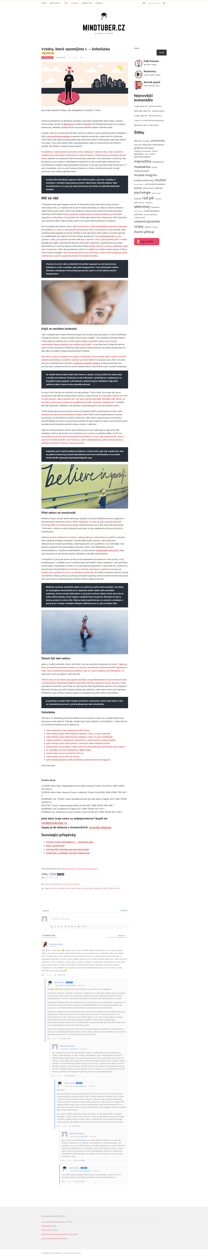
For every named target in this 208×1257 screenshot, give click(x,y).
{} (82, 926)
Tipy (66, 3)
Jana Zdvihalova (81, 1086)
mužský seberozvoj (144, 180)
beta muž (138, 145)
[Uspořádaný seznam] (65, 926)
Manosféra (45, 1226)
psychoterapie (87, 888)
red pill (148, 198)
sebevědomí (155, 207)
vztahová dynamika (147, 221)
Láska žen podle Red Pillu (51, 1238)
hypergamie (139, 154)
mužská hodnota (141, 171)
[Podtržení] (58, 926)
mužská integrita (145, 175)
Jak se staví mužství (151, 125)
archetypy (146, 141)
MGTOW (154, 167)
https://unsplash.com (69, 869)
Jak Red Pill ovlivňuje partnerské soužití (56, 1234)
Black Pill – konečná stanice (151, 106)
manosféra (142, 161)
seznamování (138, 211)
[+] (85, 926)
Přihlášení (124, 910)
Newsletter (87, 3)
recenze (137, 198)
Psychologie (47, 57)
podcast (159, 188)
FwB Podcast (55, 3)
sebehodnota (139, 203)
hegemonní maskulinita (142, 151)
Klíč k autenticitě (55, 845)
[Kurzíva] (55, 926)
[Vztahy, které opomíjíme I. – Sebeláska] (84, 84)
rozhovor (158, 199)
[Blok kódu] (75, 926)
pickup (138, 187)
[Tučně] (51, 926)
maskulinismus (158, 162)
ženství (155, 227)
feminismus (158, 144)
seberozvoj (142, 206)
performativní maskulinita (155, 184)
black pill (147, 144)
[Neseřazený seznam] (68, 926)
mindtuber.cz (104, 27)
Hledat (136, 48)
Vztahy (64, 884)
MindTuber (60, 57)
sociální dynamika (151, 211)
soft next (138, 214)
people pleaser (65, 888)
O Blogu (74, 3)
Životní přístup (73, 884)
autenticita (158, 140)
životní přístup (113, 888)
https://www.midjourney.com (87, 869)
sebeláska (97, 888)
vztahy (104, 888)
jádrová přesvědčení (142, 157)
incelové (152, 154)
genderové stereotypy (144, 148)
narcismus (54, 888)
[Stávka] (62, 926)
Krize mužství (46, 1230)
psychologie (76, 888)
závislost (148, 227)
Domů (43, 3)
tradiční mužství (139, 217)
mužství (160, 180)
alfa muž (138, 141)
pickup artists (148, 188)
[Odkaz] (78, 926)
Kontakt (99, 3)
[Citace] (72, 926)
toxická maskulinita (150, 214)
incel (146, 154)
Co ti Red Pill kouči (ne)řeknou (152, 120)
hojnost (155, 151)
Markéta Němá (56, 944)
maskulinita (142, 167)
